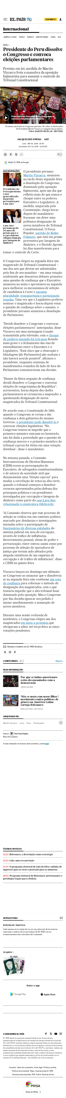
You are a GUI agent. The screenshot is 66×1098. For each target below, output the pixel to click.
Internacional (16, 29)
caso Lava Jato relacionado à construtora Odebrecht (29, 502)
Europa (30, 37)
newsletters (10, 918)
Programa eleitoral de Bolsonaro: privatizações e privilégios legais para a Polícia (32, 877)
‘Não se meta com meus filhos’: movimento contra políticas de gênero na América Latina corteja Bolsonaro (40, 701)
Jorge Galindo (27, 687)
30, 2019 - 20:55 (36, 144)
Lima (21, 723)
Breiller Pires (27, 709)
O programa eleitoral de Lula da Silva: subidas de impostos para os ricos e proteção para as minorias (32, 868)
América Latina (10, 37)
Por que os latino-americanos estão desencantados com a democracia (39, 680)
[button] (33, 105)
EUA (59, 37)
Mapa (32, 1071)
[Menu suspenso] (5, 19)
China (53, 37)
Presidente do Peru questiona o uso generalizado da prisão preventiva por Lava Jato (12, 196)
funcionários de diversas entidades (26, 528)
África (22, 37)
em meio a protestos (35, 623)
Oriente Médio (42, 37)
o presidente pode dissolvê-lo (36, 422)
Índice (38, 1074)
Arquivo (7, 952)
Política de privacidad (20, 1071)
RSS (33, 1074)
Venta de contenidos (25, 1067)
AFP (46, 139)
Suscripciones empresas (21, 1074)
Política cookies (50, 1067)
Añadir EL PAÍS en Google (18, 162)
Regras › (59, 661)
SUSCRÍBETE (51, 19)
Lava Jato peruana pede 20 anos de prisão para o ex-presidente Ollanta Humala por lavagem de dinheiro (12, 234)
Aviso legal (38, 1067)
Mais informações (10, 737)
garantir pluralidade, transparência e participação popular (31, 295)
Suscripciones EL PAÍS (44, 1071)
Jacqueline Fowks (29, 139)
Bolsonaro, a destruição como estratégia (31, 854)
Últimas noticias (12, 849)
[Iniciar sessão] (60, 19)
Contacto (12, 1067)
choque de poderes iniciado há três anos (31, 337)
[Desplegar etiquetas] (61, 723)
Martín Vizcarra (34, 175)
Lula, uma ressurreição (22, 860)
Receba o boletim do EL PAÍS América (24, 646)
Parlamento (38, 723)
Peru (5, 45)
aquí (47, 743)
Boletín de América (14, 925)
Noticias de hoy (48, 1074)
